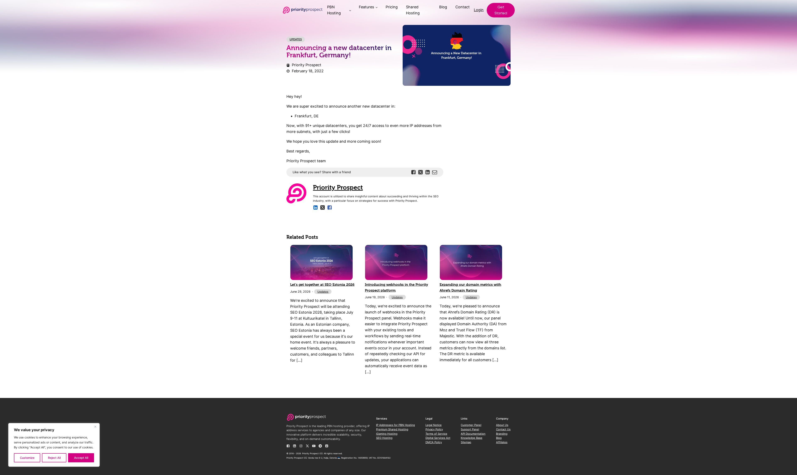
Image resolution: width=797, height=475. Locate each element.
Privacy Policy (434, 429)
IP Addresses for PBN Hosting (395, 425)
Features (366, 7)
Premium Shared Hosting (392, 429)
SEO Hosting (384, 437)
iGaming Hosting (386, 433)
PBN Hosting (334, 10)
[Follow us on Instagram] (301, 446)
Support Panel (470, 429)
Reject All (54, 457)
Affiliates (501, 442)
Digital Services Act (437, 437)
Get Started (500, 10)
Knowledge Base (471, 437)
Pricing (392, 7)
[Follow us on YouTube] (313, 446)
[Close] (95, 426)
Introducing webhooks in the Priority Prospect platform (396, 287)
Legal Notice (433, 425)
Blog (443, 7)
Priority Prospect (338, 187)
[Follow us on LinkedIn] (294, 446)
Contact (462, 7)
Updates (296, 39)
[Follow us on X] (307, 446)
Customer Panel (471, 425)
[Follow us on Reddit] (326, 446)
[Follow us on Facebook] (288, 446)
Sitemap (466, 442)
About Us (502, 425)
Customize (27, 457)
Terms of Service (436, 433)
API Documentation (473, 433)
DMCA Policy (433, 442)
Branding (501, 433)
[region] (54, 445)
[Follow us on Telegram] (320, 446)
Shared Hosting (413, 10)
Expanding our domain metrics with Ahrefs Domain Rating (470, 287)
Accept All (81, 457)
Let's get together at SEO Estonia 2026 (322, 285)
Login (479, 10)
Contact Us (503, 429)
